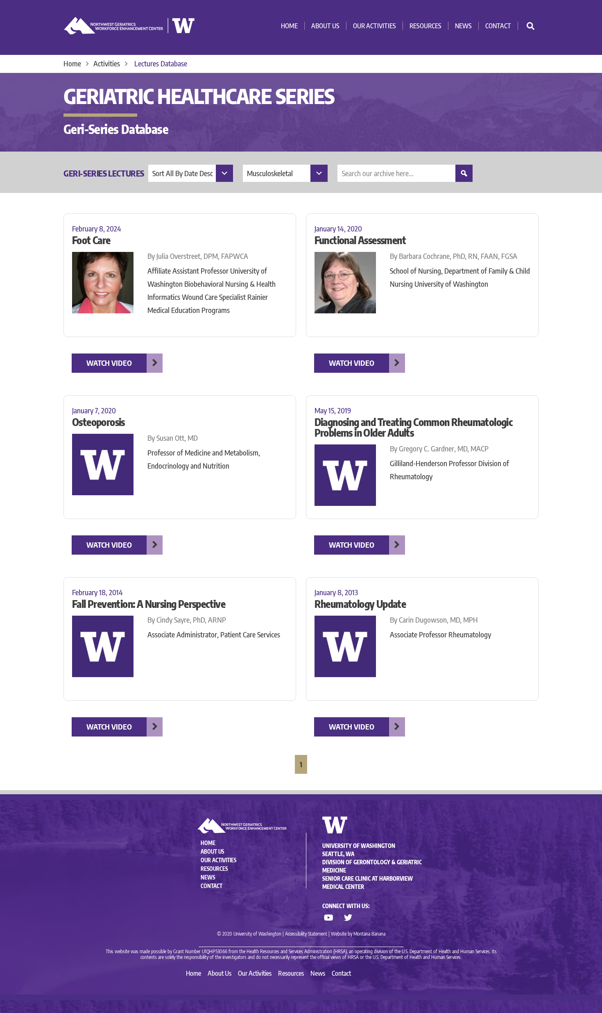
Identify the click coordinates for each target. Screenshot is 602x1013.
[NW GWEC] (129, 31)
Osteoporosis (98, 421)
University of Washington (358, 846)
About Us (325, 26)
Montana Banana (369, 934)
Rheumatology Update (360, 603)
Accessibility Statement (306, 934)
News (463, 26)
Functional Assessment (360, 240)
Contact (498, 26)
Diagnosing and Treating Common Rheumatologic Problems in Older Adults (414, 427)
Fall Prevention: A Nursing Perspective (148, 603)
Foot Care (91, 240)
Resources (425, 26)
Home (289, 26)
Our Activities (374, 26)
